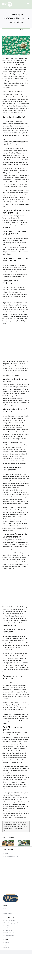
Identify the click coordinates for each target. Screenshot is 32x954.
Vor (27, 30)
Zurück (22, 30)
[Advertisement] (16, 343)
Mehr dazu (12, 830)
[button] (3, 842)
